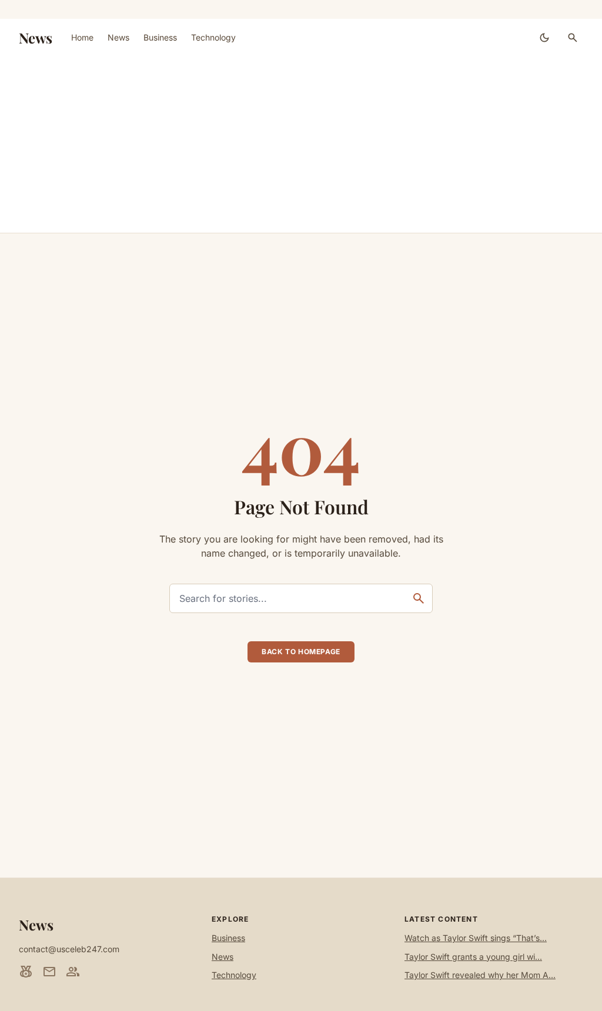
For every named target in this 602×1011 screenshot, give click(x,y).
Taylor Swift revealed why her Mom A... (480, 975)
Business (160, 37)
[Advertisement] (301, 144)
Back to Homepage (301, 651)
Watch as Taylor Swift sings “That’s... (475, 938)
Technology (213, 37)
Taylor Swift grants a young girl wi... (473, 957)
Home (82, 37)
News (35, 37)
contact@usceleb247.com (69, 949)
